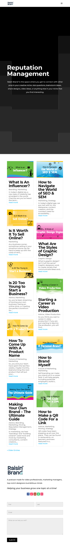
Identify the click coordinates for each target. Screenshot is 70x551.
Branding (13, 190)
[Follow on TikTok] (31, 494)
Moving (22, 425)
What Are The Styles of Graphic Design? (47, 249)
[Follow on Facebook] (28, 494)
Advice (12, 298)
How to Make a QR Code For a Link (48, 417)
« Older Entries (13, 450)
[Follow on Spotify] (38, 494)
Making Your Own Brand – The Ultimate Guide (20, 411)
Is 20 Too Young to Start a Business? (18, 288)
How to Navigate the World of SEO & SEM (47, 189)
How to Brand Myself (44, 361)
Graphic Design (45, 258)
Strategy (12, 429)
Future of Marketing (18, 359)
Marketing (22, 190)
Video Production (52, 314)
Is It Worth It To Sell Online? (18, 234)
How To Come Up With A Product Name (17, 348)
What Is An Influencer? (19, 184)
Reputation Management (20, 427)
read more (13, 202)
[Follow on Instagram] (41, 494)
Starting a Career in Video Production (48, 305)
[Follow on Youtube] (35, 494)
